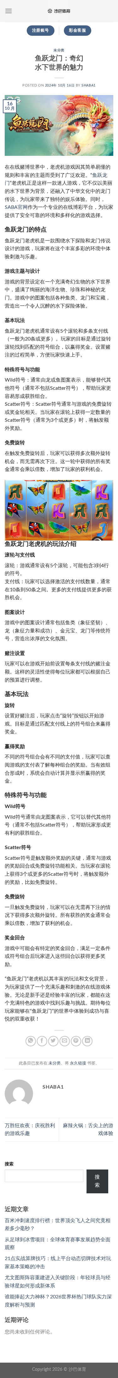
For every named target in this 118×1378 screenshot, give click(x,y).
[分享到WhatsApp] (30, 1041)
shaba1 (88, 85)
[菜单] (8, 10)
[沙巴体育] (59, 11)
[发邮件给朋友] (64, 1041)
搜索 (9, 1164)
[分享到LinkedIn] (87, 1041)
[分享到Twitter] (53, 1041)
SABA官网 (16, 207)
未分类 (59, 50)
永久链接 (78, 1063)
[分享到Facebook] (42, 1041)
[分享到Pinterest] (76, 1041)
